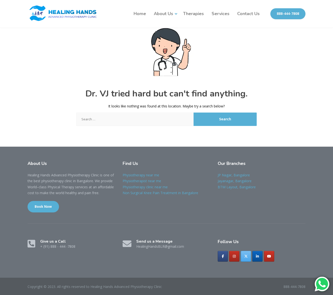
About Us (163, 14)
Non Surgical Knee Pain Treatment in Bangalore (160, 192)
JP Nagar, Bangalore (234, 175)
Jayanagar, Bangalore (235, 181)
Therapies (193, 14)
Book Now (43, 206)
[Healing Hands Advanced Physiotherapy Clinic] (64, 14)
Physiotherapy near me (141, 175)
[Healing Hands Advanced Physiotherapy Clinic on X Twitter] (246, 256)
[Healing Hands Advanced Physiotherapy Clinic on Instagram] (234, 256)
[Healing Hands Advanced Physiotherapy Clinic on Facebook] (223, 256)
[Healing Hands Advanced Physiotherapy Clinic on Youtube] (269, 256)
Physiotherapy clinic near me (145, 187)
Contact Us (248, 14)
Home (140, 14)
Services (220, 14)
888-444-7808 (288, 13)
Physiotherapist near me (142, 181)
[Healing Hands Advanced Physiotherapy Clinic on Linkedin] (257, 256)
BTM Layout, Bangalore (237, 187)
